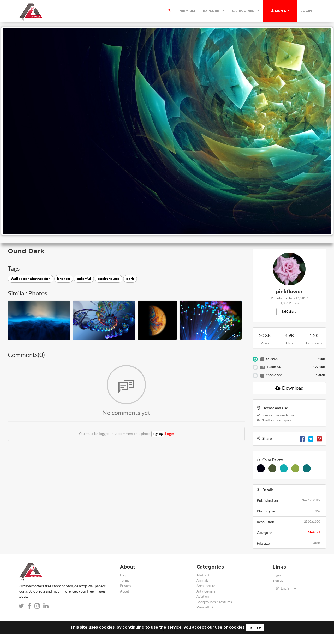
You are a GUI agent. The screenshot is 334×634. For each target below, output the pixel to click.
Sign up (281, 11)
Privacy (125, 586)
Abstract (314, 532)
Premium (186, 11)
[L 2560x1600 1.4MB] (255, 375)
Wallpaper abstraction (31, 279)
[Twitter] (310, 438)
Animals (202, 580)
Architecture (205, 586)
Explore (211, 11)
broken (63, 279)
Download (292, 388)
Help (123, 575)
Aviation (202, 597)
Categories (243, 11)
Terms (124, 580)
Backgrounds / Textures (214, 602)
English (286, 588)
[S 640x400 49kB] (255, 359)
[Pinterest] (319, 438)
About (124, 591)
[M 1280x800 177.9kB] (255, 367)
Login (306, 11)
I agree (254, 627)
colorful (84, 279)
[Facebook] (302, 438)
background (109, 279)
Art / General (206, 591)
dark (130, 279)
